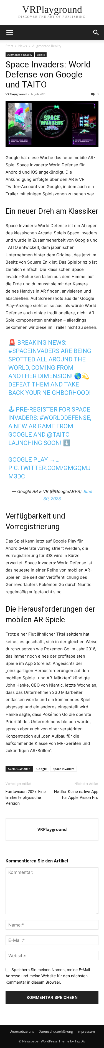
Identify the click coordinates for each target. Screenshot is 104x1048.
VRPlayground (16, 94)
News (22, 45)
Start (9, 45)
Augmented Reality (46, 45)
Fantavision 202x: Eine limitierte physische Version (26, 797)
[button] (9, 32)
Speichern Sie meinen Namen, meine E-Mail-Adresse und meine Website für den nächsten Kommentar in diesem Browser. (49, 975)
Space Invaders (63, 769)
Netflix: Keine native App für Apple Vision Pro (76, 794)
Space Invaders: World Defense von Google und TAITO (48, 74)
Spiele (41, 55)
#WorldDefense (64, 417)
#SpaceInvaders (33, 350)
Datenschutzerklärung (56, 1031)
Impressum (86, 1031)
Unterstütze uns (21, 1031)
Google (41, 769)
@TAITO (58, 434)
